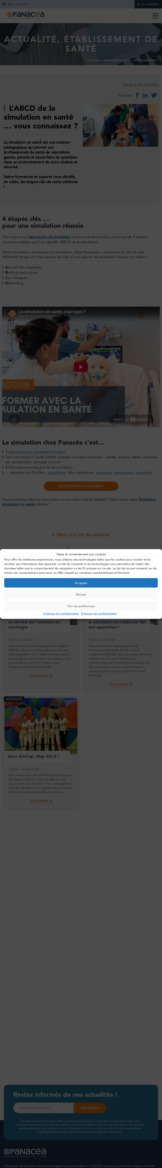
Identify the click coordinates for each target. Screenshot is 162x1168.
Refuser (81, 594)
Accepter (81, 583)
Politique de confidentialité (61, 614)
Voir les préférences (81, 606)
